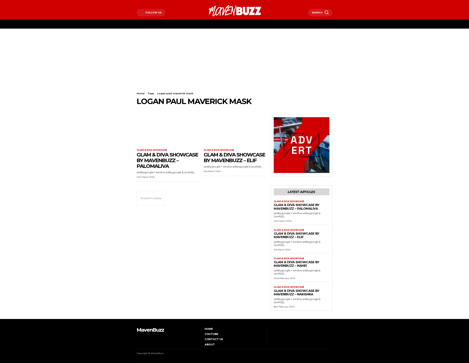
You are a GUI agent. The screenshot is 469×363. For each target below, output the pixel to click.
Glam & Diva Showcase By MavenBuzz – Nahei (296, 264)
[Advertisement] (234, 56)
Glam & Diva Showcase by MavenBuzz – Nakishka (296, 292)
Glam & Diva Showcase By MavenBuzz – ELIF (234, 157)
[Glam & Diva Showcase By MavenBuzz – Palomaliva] (167, 129)
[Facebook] (137, 3)
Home (141, 93)
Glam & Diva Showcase (152, 150)
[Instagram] (143, 3)
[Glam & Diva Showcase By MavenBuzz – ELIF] (234, 129)
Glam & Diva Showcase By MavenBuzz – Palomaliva (167, 160)
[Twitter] (148, 3)
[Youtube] (154, 3)
